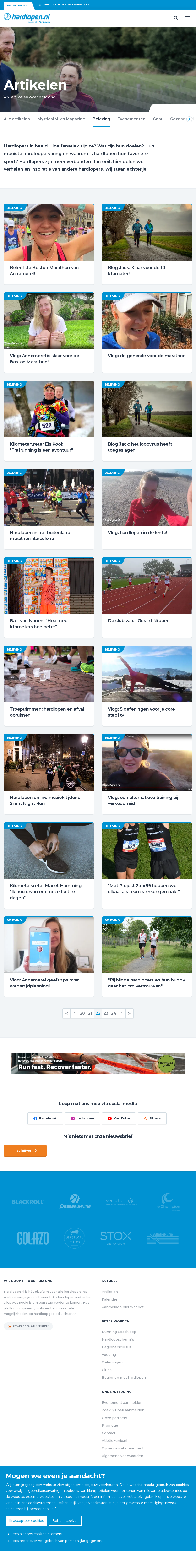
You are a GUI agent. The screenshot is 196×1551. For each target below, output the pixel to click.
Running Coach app (119, 1332)
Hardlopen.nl (18, 5)
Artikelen (110, 1292)
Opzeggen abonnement (123, 1448)
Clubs (107, 1370)
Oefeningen (112, 1362)
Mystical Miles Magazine (61, 119)
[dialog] (98, 1508)
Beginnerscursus (116, 1347)
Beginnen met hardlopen (124, 1377)
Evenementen (131, 119)
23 (105, 1013)
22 (98, 1013)
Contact (108, 1433)
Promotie (110, 1425)
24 (113, 1013)
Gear (158, 119)
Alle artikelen (17, 119)
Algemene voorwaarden (122, 1456)
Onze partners (114, 1418)
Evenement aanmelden (122, 1402)
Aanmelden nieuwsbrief (122, 1307)
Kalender (109, 1299)
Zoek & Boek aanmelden (123, 1410)
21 (90, 1013)
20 (82, 1013)
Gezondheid (182, 119)
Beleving (101, 119)
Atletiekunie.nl (114, 1441)
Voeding (109, 1355)
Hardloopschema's (118, 1339)
